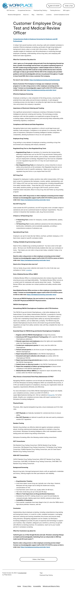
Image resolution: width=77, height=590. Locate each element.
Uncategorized (22, 573)
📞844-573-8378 (53, 6)
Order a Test (69, 6)
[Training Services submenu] (60, 10)
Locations (29, 270)
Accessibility (37, 586)
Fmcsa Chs (51, 395)
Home (19, 586)
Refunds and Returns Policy (51, 586)
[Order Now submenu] (43, 14)
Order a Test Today (39, 559)
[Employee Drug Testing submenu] (47, 10)
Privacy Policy (27, 586)
